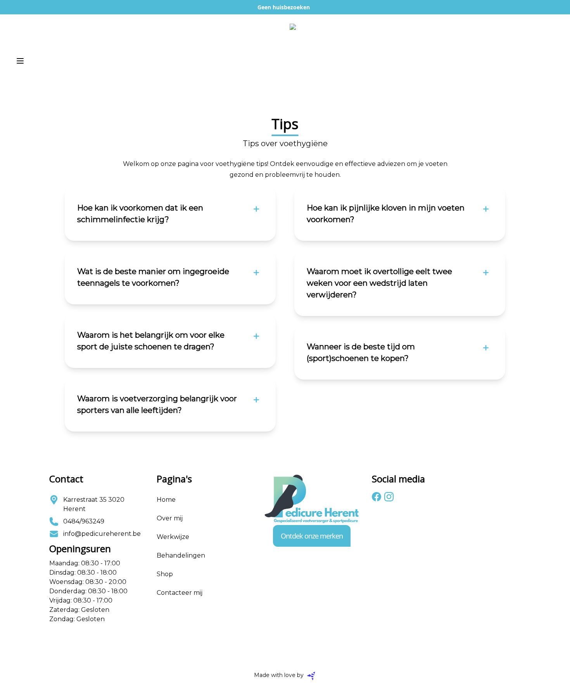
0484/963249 (83, 521)
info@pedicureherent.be (102, 533)
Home (166, 499)
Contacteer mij (179, 592)
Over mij (170, 518)
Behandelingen (181, 555)
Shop (165, 574)
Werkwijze (173, 537)
